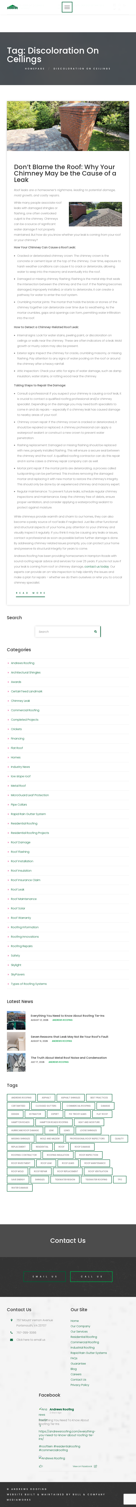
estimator (35, 1114)
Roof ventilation (98, 1171)
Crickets (16, 729)
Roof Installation (22, 861)
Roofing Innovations (25, 937)
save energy (18, 1179)
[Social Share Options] (95, 1466)
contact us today (96, 567)
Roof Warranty (21, 918)
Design (15, 1114)
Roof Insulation (21, 871)
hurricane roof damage (25, 1130)
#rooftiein (46, 1446)
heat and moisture (89, 1122)
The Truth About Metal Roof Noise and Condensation (69, 1058)
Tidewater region (65, 1179)
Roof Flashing (20, 852)
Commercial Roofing (25, 710)
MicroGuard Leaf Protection (30, 795)
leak (51, 1130)
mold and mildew (50, 1138)
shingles (40, 1179)
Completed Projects (24, 720)
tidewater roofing (96, 1179)
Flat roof (102, 1114)
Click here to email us (30, 1340)
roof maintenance (95, 1163)
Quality (119, 1138)
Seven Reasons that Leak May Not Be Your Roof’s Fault (69, 1037)
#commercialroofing (53, 1450)
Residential (42, 1146)
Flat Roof (17, 748)
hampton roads (20, 1122)
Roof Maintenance (24, 899)
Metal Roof (18, 786)
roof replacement (67, 1171)
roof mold (17, 1171)
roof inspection (88, 1154)
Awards (16, 682)
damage (105, 1105)
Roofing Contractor (24, 1154)
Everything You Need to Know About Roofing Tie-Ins (67, 1016)
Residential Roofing (24, 823)
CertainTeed (18, 1105)
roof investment (20, 1163)
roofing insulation (58, 1154)
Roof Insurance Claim (25, 880)
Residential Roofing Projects (30, 833)
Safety (15, 956)
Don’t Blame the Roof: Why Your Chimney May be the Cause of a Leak (65, 173)
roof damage (82, 1146)
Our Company (80, 1326)
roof (61, 1146)
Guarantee (78, 1364)
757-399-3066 (26, 1333)
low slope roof (21, 776)
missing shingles (20, 1138)
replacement (18, 1146)
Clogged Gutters (46, 1105)
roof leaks (68, 1163)
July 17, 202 (37, 1062)
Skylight (16, 965)
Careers (76, 1374)
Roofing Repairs (22, 946)
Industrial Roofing (83, 1348)
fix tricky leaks (77, 1114)
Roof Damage (20, 842)
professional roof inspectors (87, 1138)
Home (75, 1321)
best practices (99, 1097)
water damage (19, 1187)
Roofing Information (25, 927)
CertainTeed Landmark (26, 691)
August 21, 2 (37, 1020)
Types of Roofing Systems (29, 984)
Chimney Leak (20, 701)
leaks (67, 1130)
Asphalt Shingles (70, 1097)
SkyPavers (18, 974)
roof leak (46, 1163)
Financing (17, 738)
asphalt (46, 1097)
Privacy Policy (80, 1385)
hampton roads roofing (54, 1122)
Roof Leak (17, 889)
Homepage (35, 68)
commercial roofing (79, 1105)
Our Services (79, 1332)
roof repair (40, 1171)
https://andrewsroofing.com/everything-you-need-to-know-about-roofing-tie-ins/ (67, 1435)
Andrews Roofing (22, 663)
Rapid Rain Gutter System (28, 814)
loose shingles (88, 1130)
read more (31, 592)
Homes (16, 757)
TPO (120, 1179)
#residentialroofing (66, 1446)
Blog (74, 1369)
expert (55, 1114)
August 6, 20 (38, 1041)
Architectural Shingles (26, 672)
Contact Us (78, 1380)
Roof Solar (18, 908)
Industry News (20, 767)
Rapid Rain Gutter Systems (89, 1353)
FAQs (74, 1358)
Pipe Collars (19, 805)
